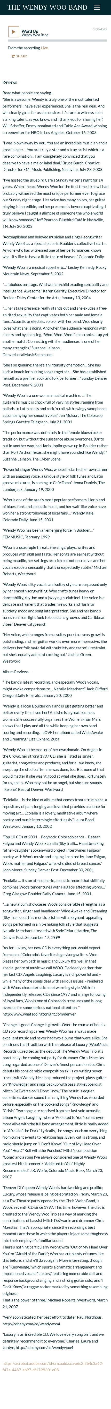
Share (21, 56)
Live (44, 47)
